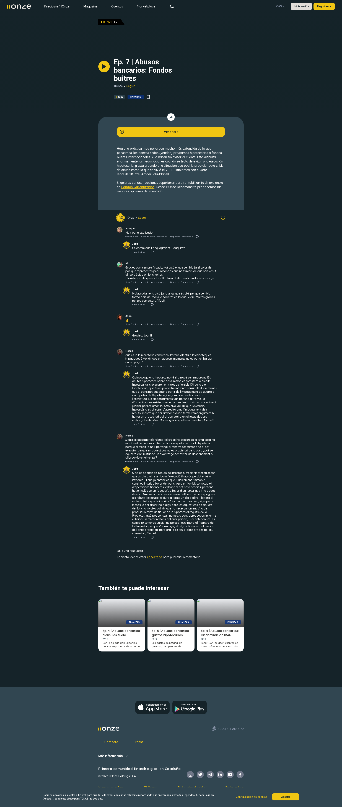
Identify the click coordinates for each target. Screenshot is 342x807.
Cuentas (117, 6)
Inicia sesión (301, 6)
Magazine (90, 6)
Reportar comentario (181, 236)
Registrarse (324, 6)
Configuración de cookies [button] (251, 796)
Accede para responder (154, 236)
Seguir (130, 86)
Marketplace (146, 6)
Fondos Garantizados (137, 187)
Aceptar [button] (285, 796)
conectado (154, 557)
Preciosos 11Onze (56, 6)
